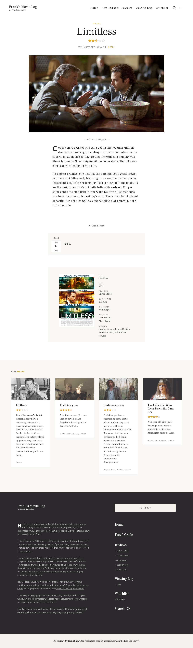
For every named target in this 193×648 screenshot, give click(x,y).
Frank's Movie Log (23, 7)
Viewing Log (143, 8)
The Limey (69, 405)
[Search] (174, 8)
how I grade (51, 581)
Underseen (120, 570)
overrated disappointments (70, 588)
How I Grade (110, 8)
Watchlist (162, 8)
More (17, 372)
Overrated (121, 560)
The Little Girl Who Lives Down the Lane (161, 409)
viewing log (35, 595)
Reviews (127, 8)
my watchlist (81, 609)
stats (51, 598)
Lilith (21, 405)
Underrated (121, 565)
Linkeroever (114, 405)
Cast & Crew (121, 551)
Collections (121, 556)
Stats (118, 585)
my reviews (76, 581)
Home (94, 8)
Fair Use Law (130, 641)
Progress (120, 599)
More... (111, 47)
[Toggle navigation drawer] (181, 8)
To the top (145, 508)
